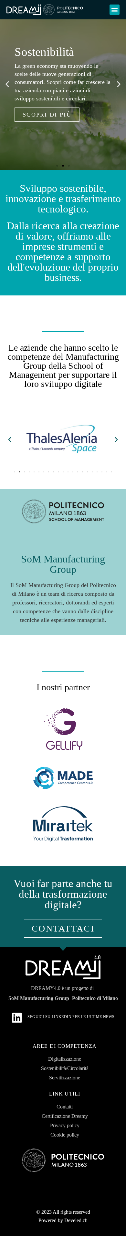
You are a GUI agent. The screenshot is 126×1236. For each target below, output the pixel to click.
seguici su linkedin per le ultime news (70, 1017)
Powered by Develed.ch (63, 1220)
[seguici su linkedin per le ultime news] (17, 1017)
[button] (115, 10)
